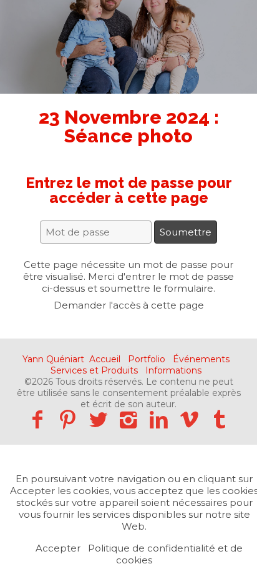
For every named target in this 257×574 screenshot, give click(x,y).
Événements (201, 359)
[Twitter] (98, 419)
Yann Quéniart (53, 359)
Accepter (58, 548)
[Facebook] (37, 419)
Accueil (104, 359)
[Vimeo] (189, 419)
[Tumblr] (220, 419)
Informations (173, 370)
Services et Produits (94, 370)
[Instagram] (129, 419)
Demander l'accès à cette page (129, 305)
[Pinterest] (68, 419)
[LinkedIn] (159, 419)
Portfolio (146, 359)
